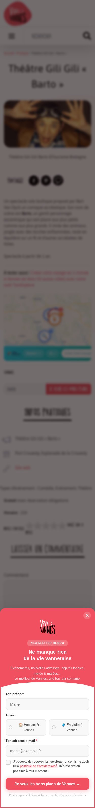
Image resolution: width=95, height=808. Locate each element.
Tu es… (11, 715)
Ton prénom (15, 694)
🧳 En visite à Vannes (72, 727)
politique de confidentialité (38, 766)
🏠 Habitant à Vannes (29, 727)
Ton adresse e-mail (21, 741)
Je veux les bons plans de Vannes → (47, 784)
